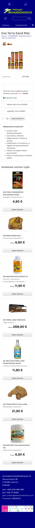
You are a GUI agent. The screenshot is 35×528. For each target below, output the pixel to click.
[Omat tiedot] (9, 4)
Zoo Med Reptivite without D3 (15, 276)
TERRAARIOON (13, 36)
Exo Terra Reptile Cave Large (15, 404)
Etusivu (6, 25)
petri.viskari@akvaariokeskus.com (18, 495)
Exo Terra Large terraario (14, 320)
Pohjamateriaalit (25, 36)
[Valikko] (33, 25)
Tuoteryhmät (21, 25)
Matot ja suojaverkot (9, 38)
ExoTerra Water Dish (12, 236)
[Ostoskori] (25, 4)
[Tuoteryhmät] (5, 18)
